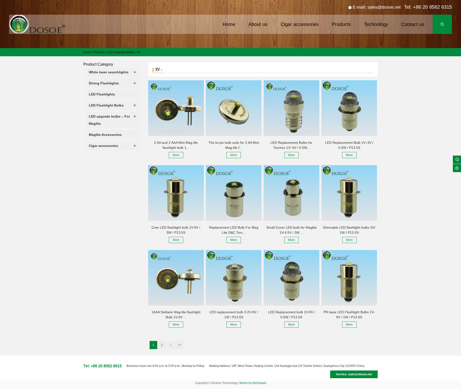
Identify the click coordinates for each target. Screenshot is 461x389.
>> (179, 345)
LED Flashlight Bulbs (120, 52)
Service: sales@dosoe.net (354, 374)
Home (87, 52)
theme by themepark (253, 383)
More (176, 155)
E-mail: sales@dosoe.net (377, 7)
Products (99, 52)
